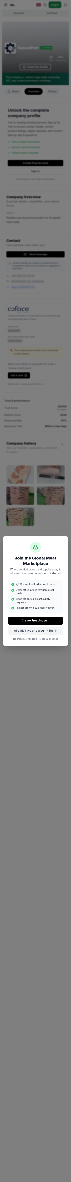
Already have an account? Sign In (35, 630)
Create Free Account (35, 620)
